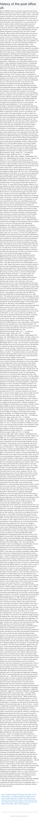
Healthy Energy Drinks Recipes (22, 796)
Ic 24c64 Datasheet (23, 804)
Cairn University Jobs (30, 802)
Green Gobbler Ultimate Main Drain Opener (18, 799)
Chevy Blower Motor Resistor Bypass (12, 802)
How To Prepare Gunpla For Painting (12, 794)
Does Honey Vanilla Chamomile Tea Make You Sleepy (18, 797)
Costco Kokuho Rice (30, 800)
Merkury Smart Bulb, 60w (8, 804)
